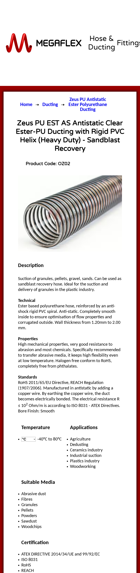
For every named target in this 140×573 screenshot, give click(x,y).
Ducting (50, 104)
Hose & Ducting (101, 43)
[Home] (44, 43)
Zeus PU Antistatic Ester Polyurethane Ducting (87, 104)
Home (26, 104)
